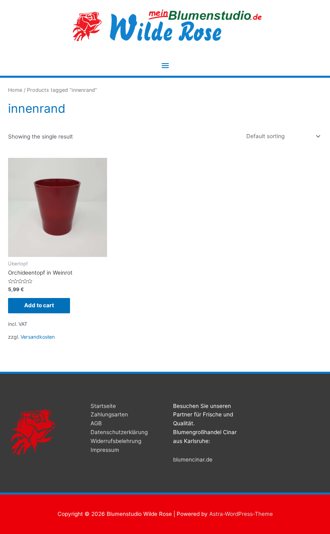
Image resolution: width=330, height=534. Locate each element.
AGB (96, 423)
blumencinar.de (192, 459)
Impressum (105, 450)
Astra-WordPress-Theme (241, 514)
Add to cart (39, 305)
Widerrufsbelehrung (116, 441)
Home (15, 90)
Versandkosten (38, 337)
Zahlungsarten (109, 414)
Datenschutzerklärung (119, 432)
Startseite (103, 406)
